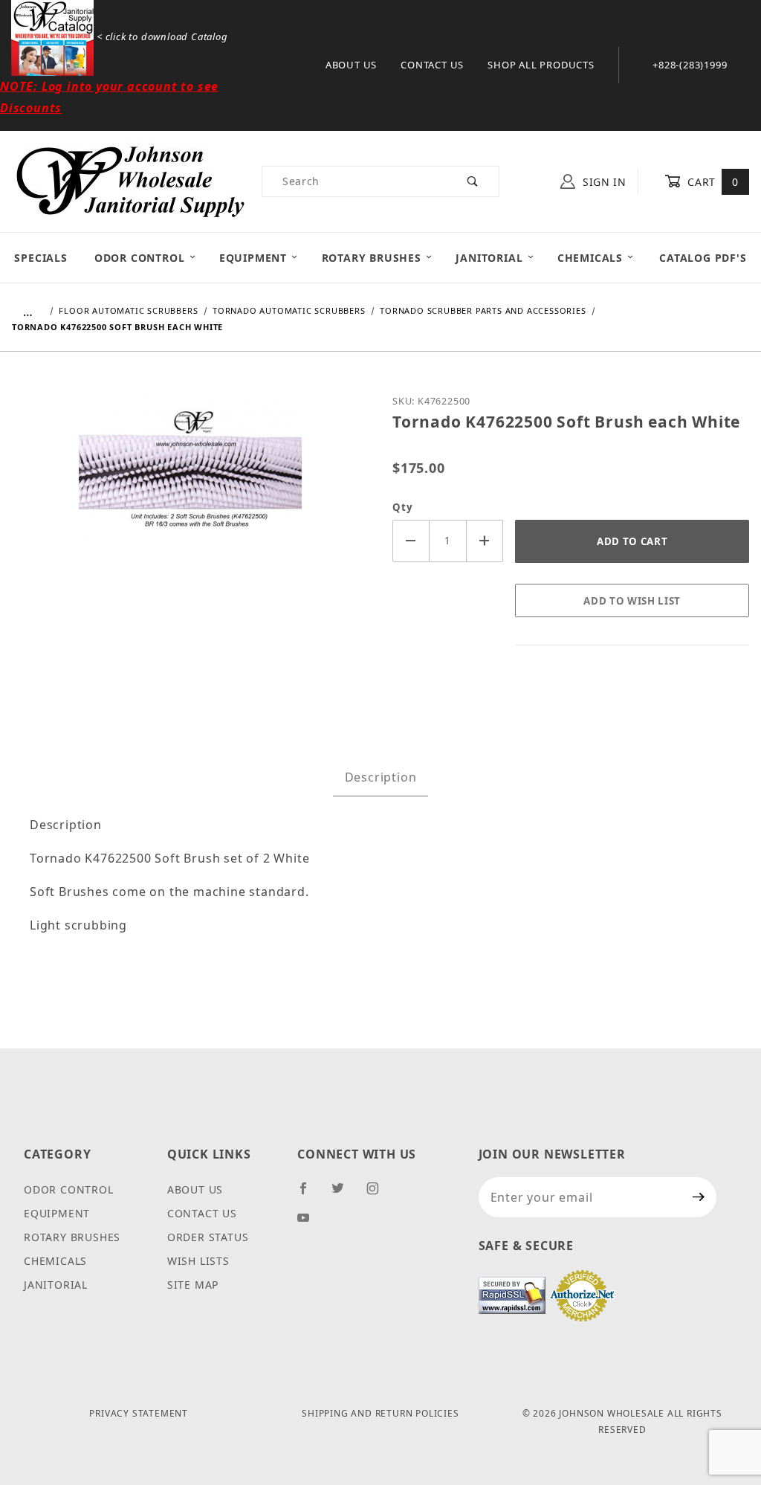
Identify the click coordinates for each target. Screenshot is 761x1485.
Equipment (253, 258)
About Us (351, 64)
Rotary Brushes (371, 258)
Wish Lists (198, 1261)
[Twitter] (344, 1194)
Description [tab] (381, 777)
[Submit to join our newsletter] (698, 1197)
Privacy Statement (138, 1413)
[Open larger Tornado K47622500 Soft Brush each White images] (190, 479)
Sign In (602, 182)
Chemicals (590, 258)
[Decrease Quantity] (411, 541)
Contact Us (432, 64)
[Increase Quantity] (485, 541)
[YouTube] (310, 1223)
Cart (711, 182)
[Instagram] (379, 1194)
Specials (40, 258)
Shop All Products (541, 64)
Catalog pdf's (702, 258)
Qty (402, 507)
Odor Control (139, 258)
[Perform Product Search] (473, 181)
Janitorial (489, 258)
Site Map (192, 1285)
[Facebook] (309, 1194)
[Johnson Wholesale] (129, 180)
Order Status (208, 1237)
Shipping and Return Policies (380, 1413)
